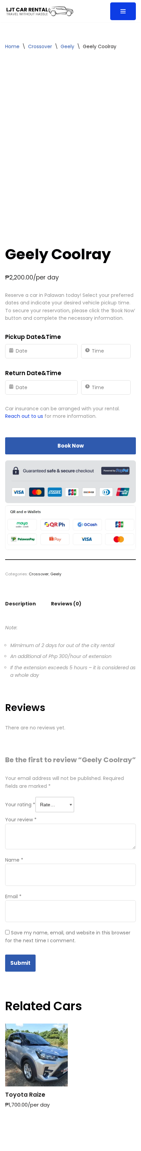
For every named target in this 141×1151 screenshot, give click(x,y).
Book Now (70, 445)
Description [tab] (20, 603)
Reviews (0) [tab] (66, 603)
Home (12, 46)
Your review (21, 819)
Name (14, 860)
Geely (67, 46)
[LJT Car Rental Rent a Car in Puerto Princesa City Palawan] (39, 11)
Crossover (40, 46)
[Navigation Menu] (123, 11)
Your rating (20, 804)
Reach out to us (24, 416)
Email (13, 896)
